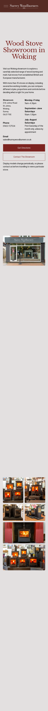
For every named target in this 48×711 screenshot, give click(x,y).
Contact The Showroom (24, 157)
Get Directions (24, 148)
